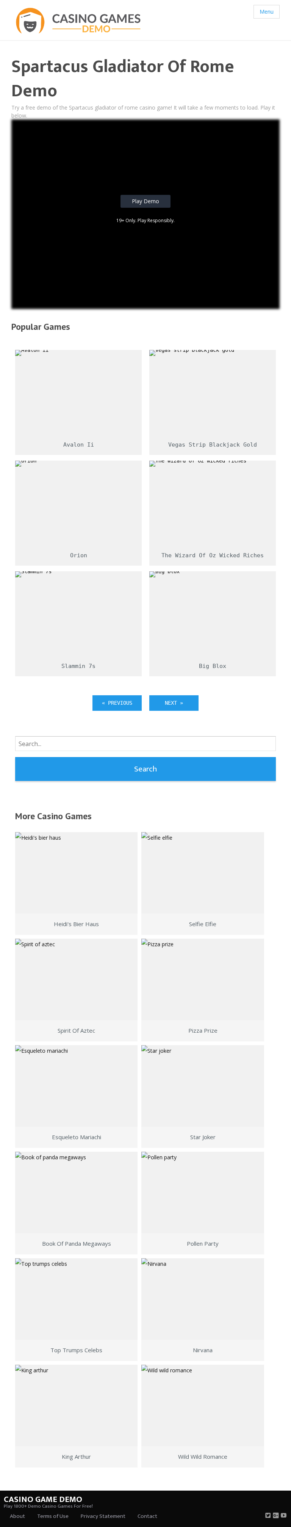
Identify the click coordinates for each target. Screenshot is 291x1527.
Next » (174, 703)
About (17, 1516)
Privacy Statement (103, 1516)
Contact (147, 1516)
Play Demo (145, 201)
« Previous (117, 703)
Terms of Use (53, 1516)
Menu (267, 11)
